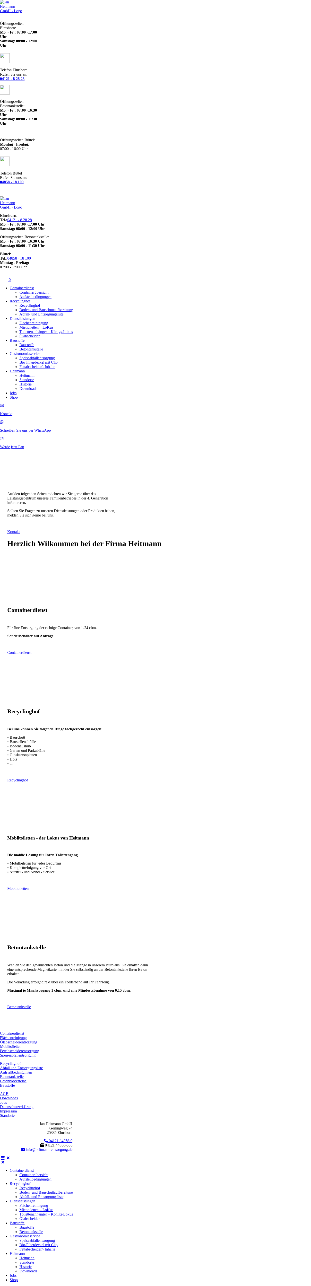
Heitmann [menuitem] (17, 1253)
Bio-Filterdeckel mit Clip (38, 362)
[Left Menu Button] (5, 1158)
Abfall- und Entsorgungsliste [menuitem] (41, 1197)
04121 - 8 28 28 (19, 220)
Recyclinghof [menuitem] (20, 1183)
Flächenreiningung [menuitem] (33, 1205)
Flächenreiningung (33, 323)
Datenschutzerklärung (17, 1107)
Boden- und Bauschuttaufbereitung (46, 310)
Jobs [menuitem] (13, 1275)
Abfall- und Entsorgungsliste (41, 314)
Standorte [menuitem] (26, 1262)
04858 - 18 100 (19, 258)
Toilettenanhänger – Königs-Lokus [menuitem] (46, 1214)
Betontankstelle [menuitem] (31, 1232)
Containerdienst (22, 288)
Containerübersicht (33, 292)
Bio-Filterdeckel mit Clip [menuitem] (38, 1245)
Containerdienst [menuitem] (22, 1170)
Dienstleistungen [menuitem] (22, 1201)
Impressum (8, 1111)
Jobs (13, 393)
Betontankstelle (31, 349)
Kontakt (6, 414)
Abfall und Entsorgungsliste (21, 1068)
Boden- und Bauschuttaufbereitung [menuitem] (46, 1192)
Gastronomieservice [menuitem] (25, 1236)
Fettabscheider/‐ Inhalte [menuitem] (37, 1249)
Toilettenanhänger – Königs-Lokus (46, 332)
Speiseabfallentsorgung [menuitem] (37, 1240)
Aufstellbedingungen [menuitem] (35, 1179)
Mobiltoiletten (10, 1046)
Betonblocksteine (13, 1081)
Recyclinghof (20, 301)
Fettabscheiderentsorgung (19, 1051)
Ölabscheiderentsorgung (18, 1042)
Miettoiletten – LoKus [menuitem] (36, 1210)
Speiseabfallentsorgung (37, 358)
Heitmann (17, 371)
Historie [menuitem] (25, 1267)
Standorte (26, 380)
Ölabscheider (29, 336)
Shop (14, 397)
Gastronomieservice (25, 353)
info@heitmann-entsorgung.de (48, 1149)
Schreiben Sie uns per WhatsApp (25, 430)
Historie (25, 384)
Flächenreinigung (13, 1038)
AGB (4, 1094)
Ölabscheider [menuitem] (29, 1218)
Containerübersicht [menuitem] (33, 1175)
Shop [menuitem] (14, 1280)
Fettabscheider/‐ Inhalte (37, 367)
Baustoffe (17, 340)
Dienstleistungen (22, 318)
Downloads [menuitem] (28, 1271)
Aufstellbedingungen (35, 297)
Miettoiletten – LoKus (36, 327)
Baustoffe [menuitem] (17, 1223)
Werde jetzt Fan (12, 447)
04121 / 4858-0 (60, 1141)
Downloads (28, 388)
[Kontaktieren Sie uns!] (2, 405)
